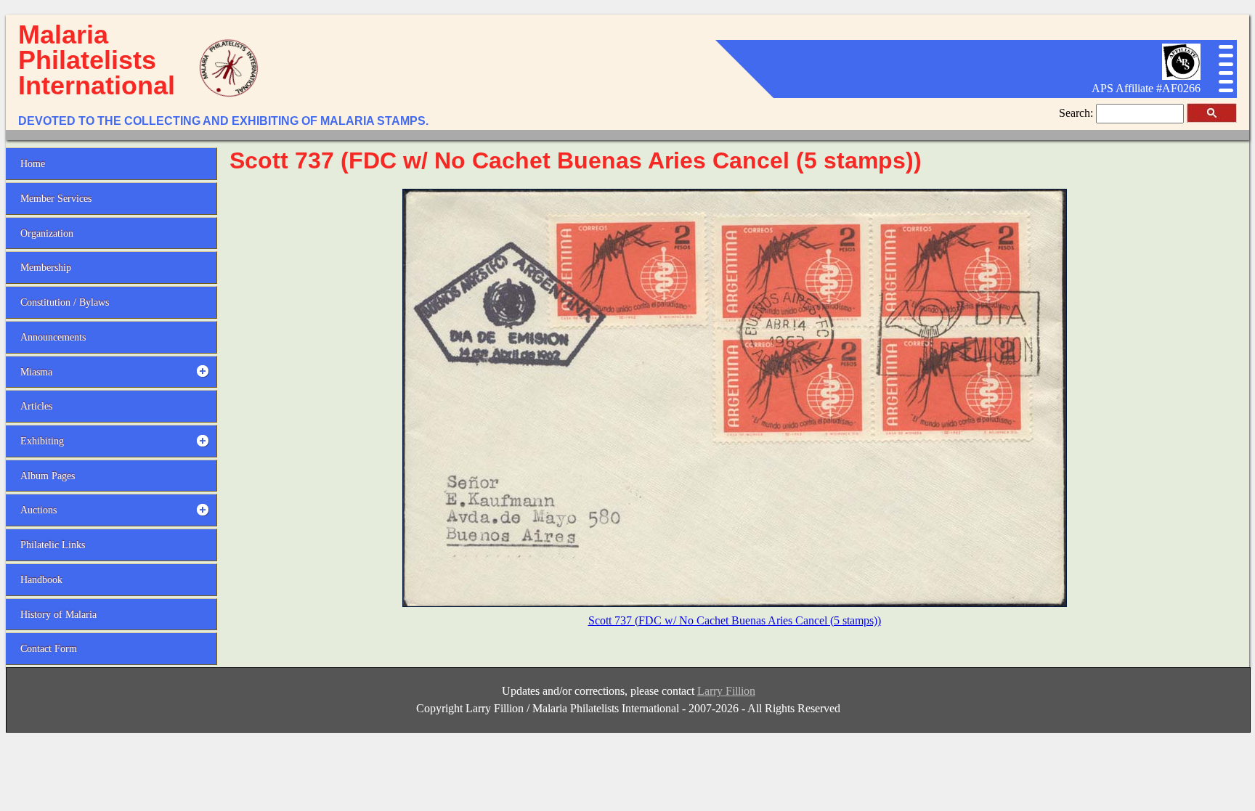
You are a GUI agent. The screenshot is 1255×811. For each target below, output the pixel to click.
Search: (1077, 113)
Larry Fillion (726, 691)
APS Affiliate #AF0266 (1146, 88)
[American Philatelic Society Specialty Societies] (1181, 76)
